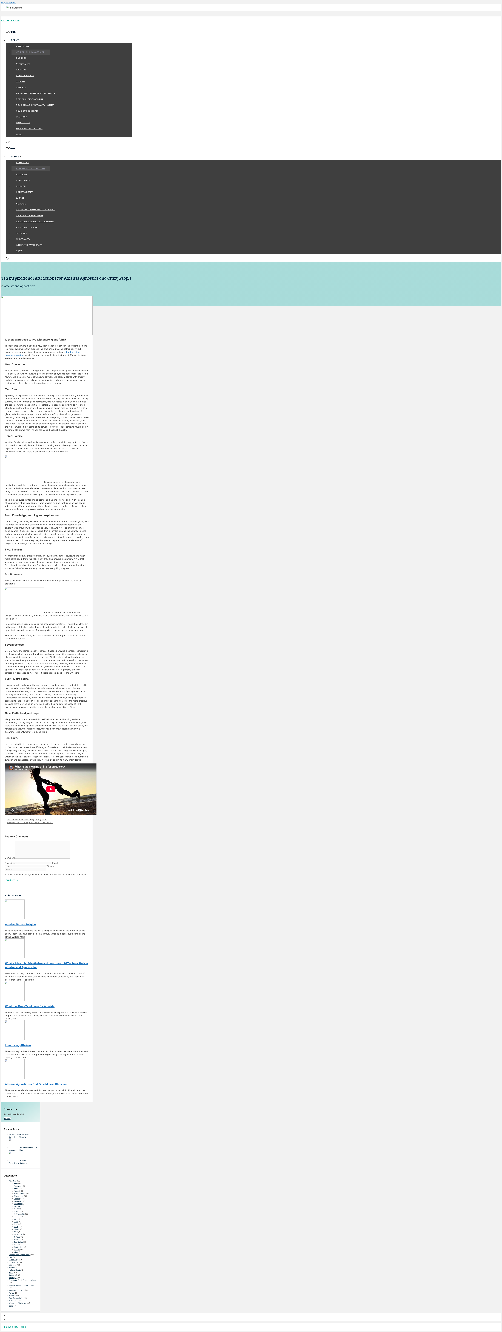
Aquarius (17, 1186)
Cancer (17, 1199)
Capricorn (18, 1201)
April (16, 1183)
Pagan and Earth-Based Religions (35, 93)
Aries (16, 1188)
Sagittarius (18, 1242)
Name (8, 863)
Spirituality (23, 122)
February (17, 1206)
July (15, 1219)
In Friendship (19, 1214)
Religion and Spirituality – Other (35, 105)
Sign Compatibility (16, 1298)
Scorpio (17, 1244)
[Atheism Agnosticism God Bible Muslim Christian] (47, 1069)
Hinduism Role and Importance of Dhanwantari (30, 822)
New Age (21, 87)
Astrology (22, 46)
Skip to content (8, 2)
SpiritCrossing (10, 20)
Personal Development (29, 99)
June (16, 1222)
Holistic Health (25, 75)
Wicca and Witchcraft (29, 128)
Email (55, 863)
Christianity (23, 64)
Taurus (17, 1250)
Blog (10, 1257)
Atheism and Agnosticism (30, 52)
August (17, 1191)
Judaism (20, 81)
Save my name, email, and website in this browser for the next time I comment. (47, 874)
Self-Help (21, 117)
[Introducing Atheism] (47, 1030)
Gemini (17, 1209)
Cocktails (12, 1265)
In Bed (16, 1211)
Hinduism (21, 69)
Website (50, 866)
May (16, 1232)
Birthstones (19, 1196)
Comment (10, 858)
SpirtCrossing (19, 1326)
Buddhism (21, 58)
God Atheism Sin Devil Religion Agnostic (27, 819)
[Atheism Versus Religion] (47, 909)
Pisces (16, 1239)
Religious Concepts (27, 111)
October (17, 1237)
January (17, 1216)
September (18, 1247)
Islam (11, 1273)
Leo (15, 1224)
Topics (15, 40)
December (18, 1204)
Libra (16, 1227)
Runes (11, 1293)
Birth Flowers (19, 1193)
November (18, 1234)
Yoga (19, 134)
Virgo (16, 1252)
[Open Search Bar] (7, 142)
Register (7, 1118)
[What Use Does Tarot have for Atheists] (47, 991)
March (16, 1229)
